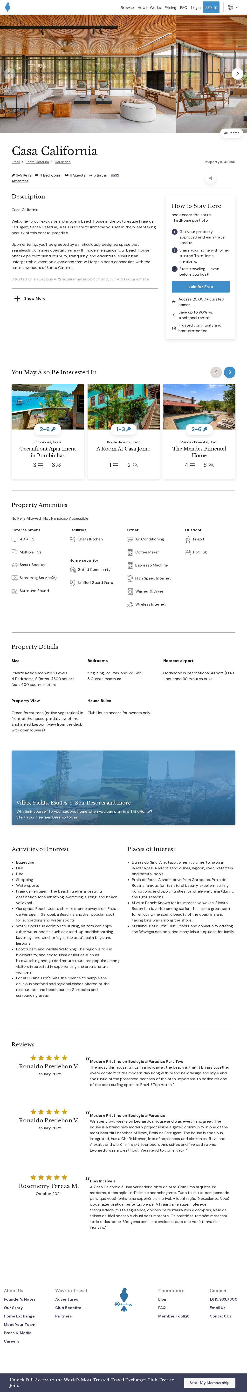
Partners (63, 1316)
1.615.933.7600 (224, 1299)
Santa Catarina (37, 162)
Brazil (16, 162)
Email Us (218, 1307)
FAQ (162, 1307)
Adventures (66, 1299)
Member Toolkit (173, 1316)
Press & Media (17, 1332)
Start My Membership (210, 1382)
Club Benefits (68, 1307)
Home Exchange (19, 1316)
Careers (11, 1341)
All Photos (231, 133)
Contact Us (221, 1316)
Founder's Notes (20, 1299)
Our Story (13, 1307)
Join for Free (200, 286)
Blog (162, 1299)
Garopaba (63, 162)
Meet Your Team (19, 1324)
